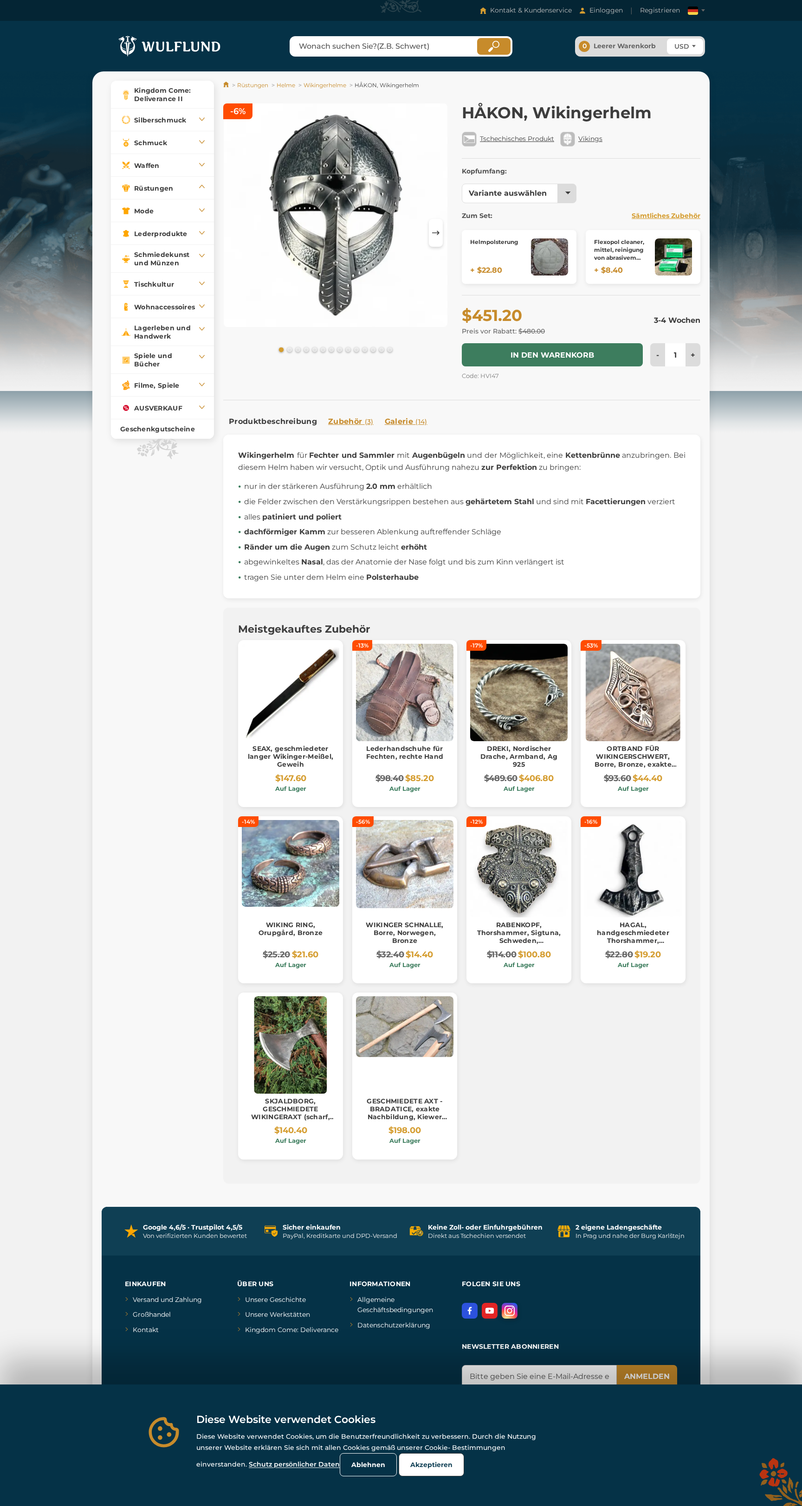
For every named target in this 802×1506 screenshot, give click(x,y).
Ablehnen (368, 1465)
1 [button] (280, 349)
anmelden (647, 1376)
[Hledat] (494, 46)
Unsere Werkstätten (277, 1314)
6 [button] (322, 349)
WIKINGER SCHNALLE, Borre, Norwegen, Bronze (404, 933)
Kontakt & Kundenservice (531, 10)
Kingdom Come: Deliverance (291, 1330)
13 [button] (380, 349)
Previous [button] (235, 233)
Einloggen (606, 10)
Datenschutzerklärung (393, 1325)
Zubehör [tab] (351, 421)
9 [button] (347, 349)
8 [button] (339, 349)
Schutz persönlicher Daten (294, 1464)
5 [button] (314, 349)
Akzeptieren (431, 1465)
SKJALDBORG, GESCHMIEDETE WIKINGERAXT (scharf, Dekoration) (290, 1112)
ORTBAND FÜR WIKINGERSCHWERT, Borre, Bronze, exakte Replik (633, 760)
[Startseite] (226, 85)
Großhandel (152, 1314)
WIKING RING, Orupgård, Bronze (291, 929)
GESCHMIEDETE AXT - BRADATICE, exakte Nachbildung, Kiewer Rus (404, 1112)
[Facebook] (470, 1311)
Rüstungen (252, 85)
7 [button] (330, 349)
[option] (335, 216)
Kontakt (146, 1330)
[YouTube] (490, 1311)
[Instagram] (509, 1311)
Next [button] (436, 233)
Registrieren (660, 10)
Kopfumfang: (484, 171)
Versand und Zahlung (167, 1299)
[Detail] (549, 257)
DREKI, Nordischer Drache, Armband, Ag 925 (518, 756)
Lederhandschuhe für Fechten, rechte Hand (405, 752)
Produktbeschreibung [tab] (273, 421)
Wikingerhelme (325, 85)
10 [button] (355, 349)
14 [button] (389, 349)
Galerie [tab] (406, 421)
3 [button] (297, 349)
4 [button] (305, 349)
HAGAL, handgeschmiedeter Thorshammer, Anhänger (633, 936)
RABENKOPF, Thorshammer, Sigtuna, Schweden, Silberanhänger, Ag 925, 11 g (519, 940)
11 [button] (364, 349)
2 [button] (289, 349)
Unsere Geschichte (275, 1299)
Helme (286, 85)
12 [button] (372, 349)
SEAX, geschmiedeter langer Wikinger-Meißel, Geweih (290, 756)
